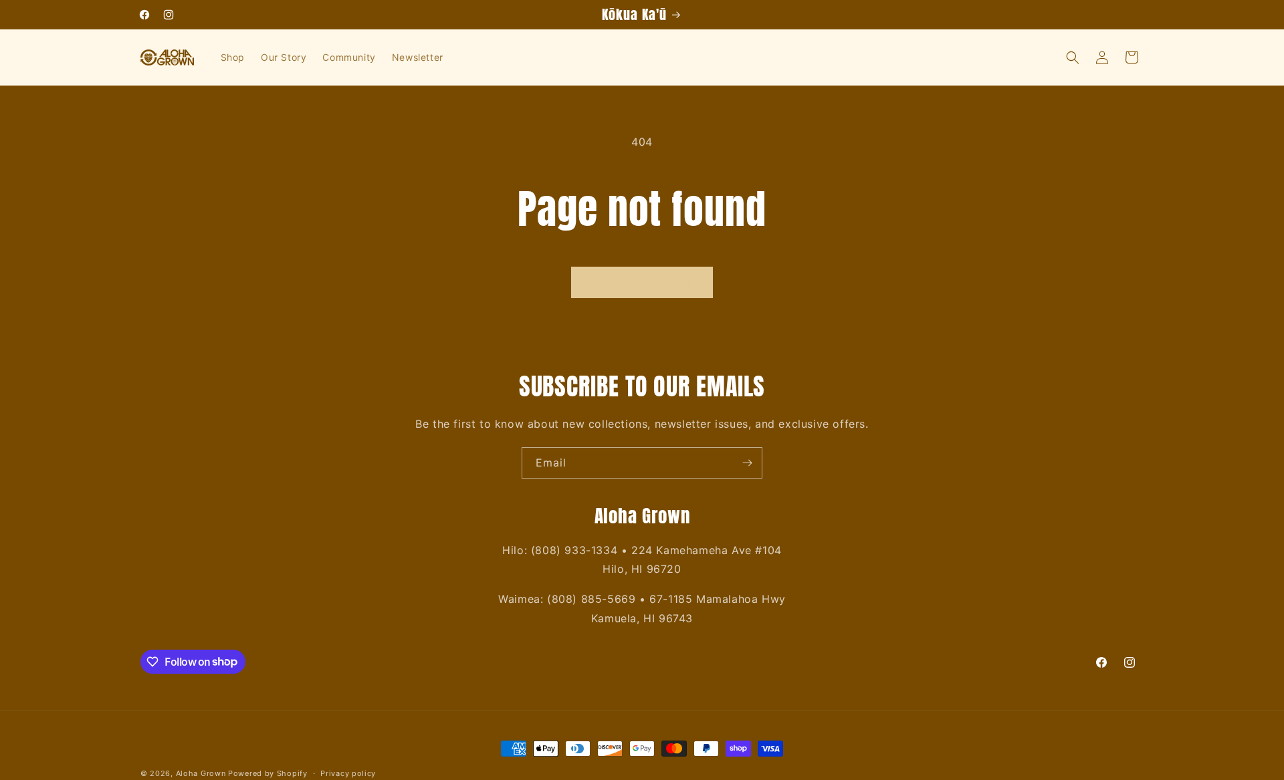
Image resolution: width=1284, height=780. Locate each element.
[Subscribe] (747, 463)
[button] (1072, 57)
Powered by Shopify (268, 773)
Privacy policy (348, 772)
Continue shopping (642, 282)
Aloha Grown (201, 773)
